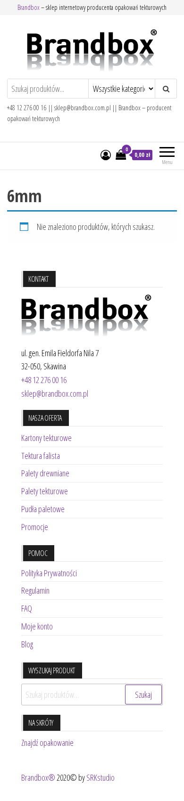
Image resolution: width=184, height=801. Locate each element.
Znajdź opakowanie (47, 742)
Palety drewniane (45, 473)
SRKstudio (100, 777)
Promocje (34, 526)
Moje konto (37, 626)
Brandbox (28, 7)
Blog (27, 644)
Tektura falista (40, 455)
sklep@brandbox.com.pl (54, 393)
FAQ (26, 608)
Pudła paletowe (43, 509)
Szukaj (143, 694)
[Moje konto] (105, 154)
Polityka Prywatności (49, 573)
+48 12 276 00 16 (44, 379)
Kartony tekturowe (46, 437)
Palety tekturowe (44, 491)
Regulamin (35, 590)
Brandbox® (38, 777)
